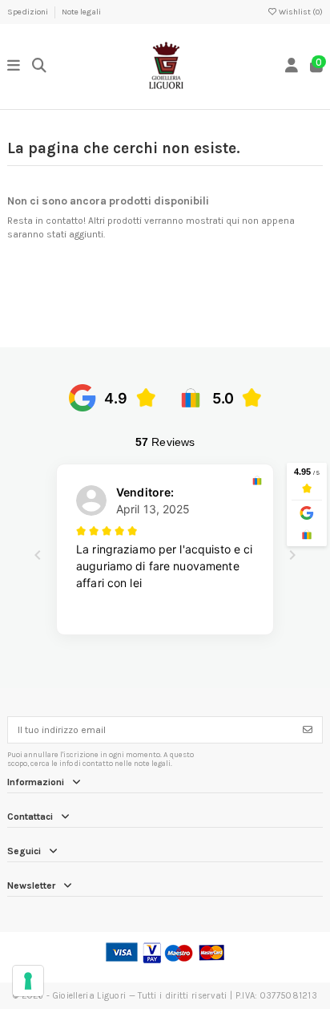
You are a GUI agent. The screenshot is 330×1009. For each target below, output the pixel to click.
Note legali (81, 12)
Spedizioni (28, 12)
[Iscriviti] (307, 730)
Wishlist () (300, 12)
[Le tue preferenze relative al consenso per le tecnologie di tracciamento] (28, 981)
